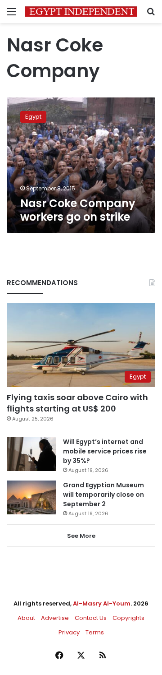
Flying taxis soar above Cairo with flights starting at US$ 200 (77, 403)
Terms (95, 632)
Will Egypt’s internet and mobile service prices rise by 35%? (105, 451)
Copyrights (128, 618)
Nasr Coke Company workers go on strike (77, 210)
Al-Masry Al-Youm (101, 603)
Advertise (55, 618)
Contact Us (91, 618)
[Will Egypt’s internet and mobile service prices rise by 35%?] (31, 454)
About (26, 618)
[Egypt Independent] (81, 11)
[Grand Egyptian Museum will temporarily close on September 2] (31, 497)
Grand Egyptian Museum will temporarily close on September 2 (103, 495)
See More (81, 536)
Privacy (69, 632)
